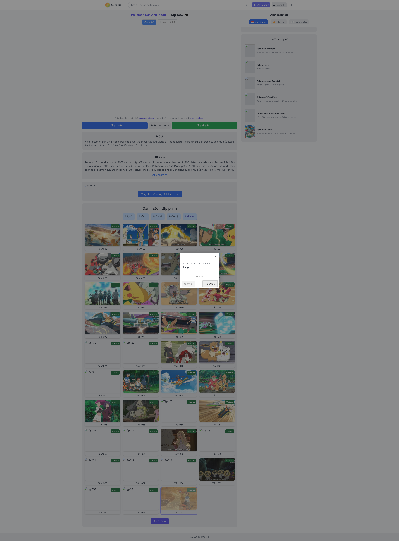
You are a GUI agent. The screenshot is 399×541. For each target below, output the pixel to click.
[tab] (197, 276)
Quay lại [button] (188, 283)
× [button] (215, 256)
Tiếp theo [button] (210, 283)
